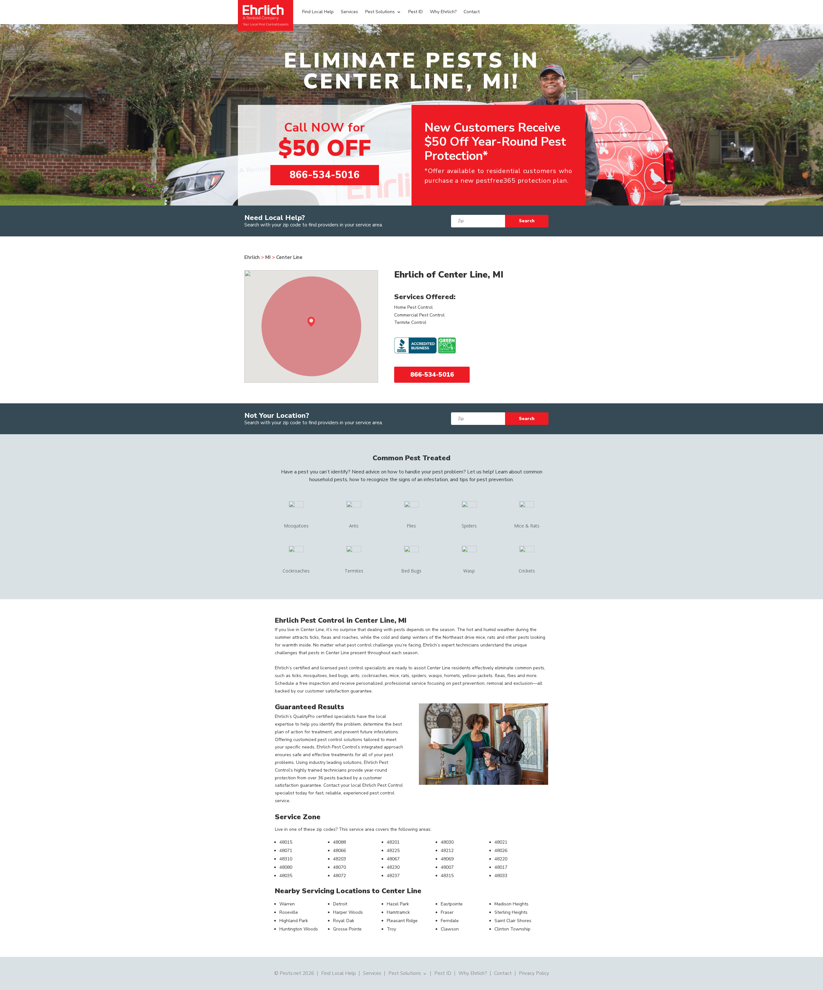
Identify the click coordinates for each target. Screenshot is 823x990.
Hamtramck (398, 912)
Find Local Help (318, 12)
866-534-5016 (325, 175)
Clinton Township (512, 929)
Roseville (288, 912)
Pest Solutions (380, 12)
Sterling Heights (511, 912)
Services (349, 12)
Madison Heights (511, 904)
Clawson (450, 929)
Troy (391, 929)
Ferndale (450, 921)
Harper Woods (348, 912)
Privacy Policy (534, 973)
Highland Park (293, 921)
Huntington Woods (298, 929)
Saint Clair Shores (512, 921)
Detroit (340, 904)
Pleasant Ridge (402, 921)
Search (527, 221)
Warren (287, 904)
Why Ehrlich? (443, 12)
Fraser (447, 912)
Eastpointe (452, 904)
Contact (472, 12)
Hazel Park (398, 904)
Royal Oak (343, 921)
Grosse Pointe (347, 929)
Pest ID (415, 12)
